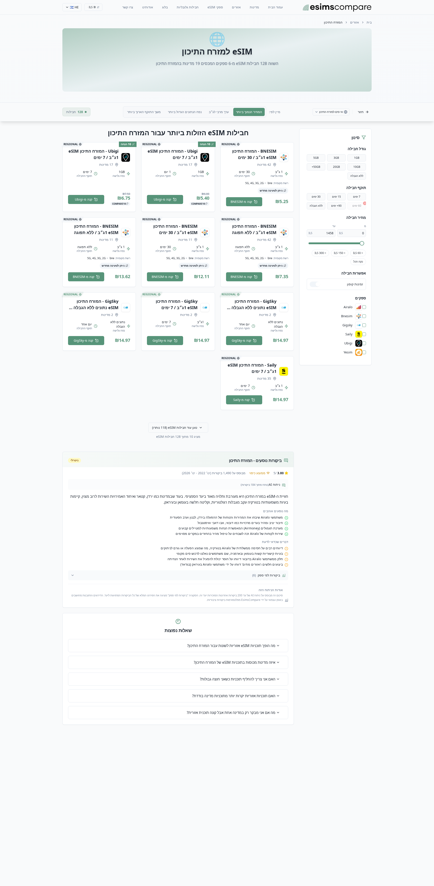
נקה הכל (358, 261)
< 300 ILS (320, 253)
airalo (348, 307)
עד (333, 226)
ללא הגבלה (356, 176)
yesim (348, 352)
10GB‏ (356, 167)
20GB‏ (336, 167)
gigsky (347, 325)
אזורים (236, 7)
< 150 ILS (339, 253)
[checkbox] (364, 307)
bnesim (346, 316)
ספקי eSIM (215, 7)
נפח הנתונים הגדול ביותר (185, 112)
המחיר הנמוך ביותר (249, 112)
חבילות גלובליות (187, 7)
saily (348, 334)
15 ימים (336, 197)
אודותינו (147, 7)
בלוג (165, 7)
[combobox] (93, 7)
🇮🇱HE (74, 7)
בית (369, 22)
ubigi (348, 343)
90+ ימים (336, 206)
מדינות (254, 7)
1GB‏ (356, 158)
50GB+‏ (316, 167)
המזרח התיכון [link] (333, 22)
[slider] (362, 243)
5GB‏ (316, 158)
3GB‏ (336, 158)
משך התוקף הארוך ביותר (144, 112)
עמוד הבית (275, 7)
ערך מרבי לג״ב (219, 112)
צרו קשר (127, 7)
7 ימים (356, 197)
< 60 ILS (358, 253)
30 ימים (316, 197)
